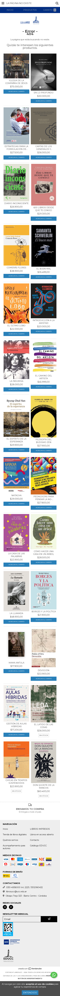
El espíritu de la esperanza (16, 440)
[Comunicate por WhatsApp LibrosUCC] (54, 975)
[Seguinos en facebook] (11, 907)
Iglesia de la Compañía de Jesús (16, 81)
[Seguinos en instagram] (5, 907)
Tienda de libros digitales (15, 834)
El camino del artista (43, 377)
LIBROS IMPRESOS (40, 829)
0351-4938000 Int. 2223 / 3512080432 (24, 887)
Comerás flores (16, 267)
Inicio (5, 829)
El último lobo (16, 325)
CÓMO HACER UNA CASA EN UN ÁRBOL (43, 552)
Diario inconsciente (16, 203)
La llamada (16, 613)
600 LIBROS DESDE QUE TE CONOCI (43, 209)
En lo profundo (43, 92)
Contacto (34, 840)
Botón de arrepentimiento (30, 978)
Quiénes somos (10, 840)
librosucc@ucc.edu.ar (16, 891)
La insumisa (16, 381)
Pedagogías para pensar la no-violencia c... (43, 498)
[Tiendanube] (30, 969)
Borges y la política (44, 611)
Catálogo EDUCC (38, 845)
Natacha (16, 495)
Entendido (30, 992)
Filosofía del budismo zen (44, 441)
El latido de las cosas (43, 726)
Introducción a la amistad (44, 321)
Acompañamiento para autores (14, 847)
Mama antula (16, 663)
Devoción (43, 670)
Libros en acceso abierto (42, 834)
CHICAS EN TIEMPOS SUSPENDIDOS (16, 781)
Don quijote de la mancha (43, 786)
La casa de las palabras (16, 555)
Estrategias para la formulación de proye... (16, 148)
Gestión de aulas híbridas (16, 725)
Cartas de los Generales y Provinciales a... (43, 148)
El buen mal (43, 268)
